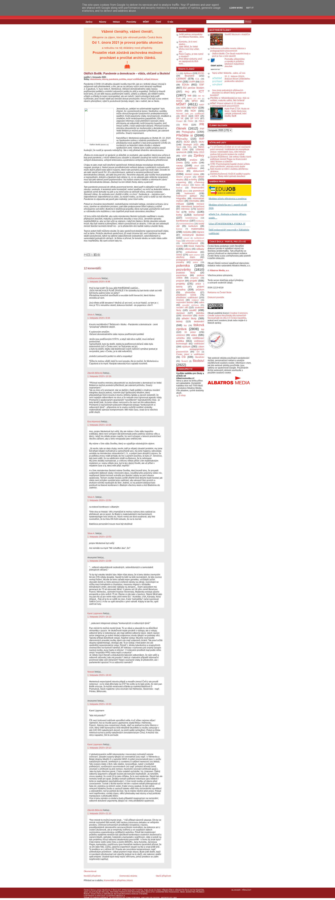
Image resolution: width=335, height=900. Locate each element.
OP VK (179, 118)
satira (201, 302)
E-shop (182, 395)
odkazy (200, 248)
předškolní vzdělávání (187, 297)
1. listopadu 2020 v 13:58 (99, 561)
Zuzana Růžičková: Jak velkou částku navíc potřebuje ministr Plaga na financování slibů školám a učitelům (230, 159)
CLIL (197, 79)
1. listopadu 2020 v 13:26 (99, 425)
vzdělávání (199, 343)
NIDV (194, 107)
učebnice (180, 335)
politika (122, 79)
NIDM (183, 108)
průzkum (200, 289)
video (194, 335)
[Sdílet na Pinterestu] (98, 254)
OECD (184, 116)
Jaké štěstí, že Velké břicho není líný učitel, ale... (189, 49)
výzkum (186, 346)
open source (194, 255)
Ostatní (179, 121)
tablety (179, 321)
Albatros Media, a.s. (219, 270)
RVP (201, 138)
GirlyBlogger (152, 898)
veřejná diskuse (151, 79)
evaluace (185, 185)
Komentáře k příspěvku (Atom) (118, 880)
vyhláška (180, 338)
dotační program (183, 177)
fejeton (197, 185)
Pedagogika (188, 131)
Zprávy (88, 22)
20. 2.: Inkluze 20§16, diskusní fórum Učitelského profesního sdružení (237, 78)
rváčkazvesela (94, 278)
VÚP (184, 156)
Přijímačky (182, 138)
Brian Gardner (100, 898)
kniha (192, 211)
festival (179, 188)
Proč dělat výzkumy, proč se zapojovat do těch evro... (190, 61)
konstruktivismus (186, 224)
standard (180, 313)
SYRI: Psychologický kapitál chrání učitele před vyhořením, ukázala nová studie (230, 165)
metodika (187, 232)
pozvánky (183, 269)
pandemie (113, 79)
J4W (175, 898)
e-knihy (193, 179)
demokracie (95, 79)
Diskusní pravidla (216, 297)
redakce (195, 300)
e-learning (181, 182)
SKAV (201, 142)
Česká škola (90, 890)
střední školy (189, 318)
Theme (87, 898)
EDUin (185, 84)
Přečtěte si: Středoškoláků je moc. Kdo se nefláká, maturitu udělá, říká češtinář (229, 99)
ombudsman (191, 252)
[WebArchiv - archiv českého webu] (216, 348)
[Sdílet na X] (92, 254)
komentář (199, 214)
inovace (200, 204)
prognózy (195, 278)
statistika (200, 313)
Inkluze (116, 22)
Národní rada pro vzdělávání (190, 114)
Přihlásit (246, 890)
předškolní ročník (186, 295)
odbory (187, 249)
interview (185, 209)
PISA (185, 125)
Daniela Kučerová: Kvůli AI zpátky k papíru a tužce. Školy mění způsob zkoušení (230, 175)
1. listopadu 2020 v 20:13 (99, 748)
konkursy (200, 221)
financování (197, 187)
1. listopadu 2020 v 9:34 (98, 318)
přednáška (190, 292)
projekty (180, 283)
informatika (194, 201)
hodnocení (190, 193)
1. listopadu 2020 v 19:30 (99, 704)
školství (198, 361)
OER (197, 116)
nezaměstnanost (190, 243)
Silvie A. (91, 314)
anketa (179, 162)
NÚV (193, 110)
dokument (198, 170)
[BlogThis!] (88, 254)
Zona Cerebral (133, 898)
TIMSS (201, 147)
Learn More (236, 8)
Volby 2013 (198, 152)
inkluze (180, 203)
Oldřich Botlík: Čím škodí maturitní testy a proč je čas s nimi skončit (231, 54)
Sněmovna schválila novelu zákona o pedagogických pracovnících (228, 49)
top (202, 329)
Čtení (158, 22)
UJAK (185, 149)
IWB (189, 96)
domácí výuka (192, 174)
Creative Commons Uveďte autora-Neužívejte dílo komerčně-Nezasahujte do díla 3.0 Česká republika (228, 315)
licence (179, 229)
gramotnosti (198, 191)
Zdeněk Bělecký (95, 373)
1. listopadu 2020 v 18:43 (99, 675)
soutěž (192, 310)
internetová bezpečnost (192, 206)
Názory (102, 22)
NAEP (201, 105)
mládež (186, 238)
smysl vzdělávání (135, 79)
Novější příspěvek (92, 876)
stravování (187, 315)
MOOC (179, 101)
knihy (179, 214)
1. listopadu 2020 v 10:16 (99, 376)
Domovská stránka (128, 876)
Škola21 (184, 361)
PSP (202, 129)
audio (194, 162)
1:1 (177, 73)
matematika (197, 228)
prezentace (181, 275)
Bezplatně (189, 76)
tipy (185, 325)
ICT (201, 91)
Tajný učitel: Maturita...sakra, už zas (228, 73)
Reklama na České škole (219, 292)
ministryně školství (193, 234)
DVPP (192, 82)
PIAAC (190, 121)
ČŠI (184, 357)
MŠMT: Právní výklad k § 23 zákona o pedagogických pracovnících (227, 104)
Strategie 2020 (191, 144)
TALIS (178, 147)
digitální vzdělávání (186, 168)
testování (199, 321)
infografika (181, 198)
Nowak (90, 672)
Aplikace (188, 73)
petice (195, 262)
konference (182, 220)
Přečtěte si (184, 135)
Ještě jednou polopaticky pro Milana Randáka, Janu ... (191, 37)
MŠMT (146, 22)
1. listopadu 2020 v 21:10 (99, 813)
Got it (250, 8)
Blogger (236, 890)
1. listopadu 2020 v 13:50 (99, 500)
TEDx (189, 147)
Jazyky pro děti (194, 99)
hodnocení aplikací (186, 196)
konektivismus (191, 218)
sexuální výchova (190, 305)
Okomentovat (90, 871)
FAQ (187, 92)
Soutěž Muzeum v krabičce (237, 34)
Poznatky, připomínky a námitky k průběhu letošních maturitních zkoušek (235, 63)
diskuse (180, 171)
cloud (196, 166)
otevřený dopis (185, 257)
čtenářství (199, 357)
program (180, 281)
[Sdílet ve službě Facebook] (95, 254)
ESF (201, 84)
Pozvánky (131, 22)
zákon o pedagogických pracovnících (190, 349)
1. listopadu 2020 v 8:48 (98, 281)
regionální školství (184, 302)
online (179, 255)
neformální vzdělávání (194, 241)
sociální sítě (182, 307)
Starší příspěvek (163, 876)
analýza (193, 160)
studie (201, 315)
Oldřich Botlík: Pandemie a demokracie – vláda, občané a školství (127, 73)
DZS (202, 82)
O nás (170, 22)
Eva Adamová (93, 421)
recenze (180, 300)
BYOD (201, 73)
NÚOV (179, 111)
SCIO (187, 141)
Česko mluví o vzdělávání (190, 354)
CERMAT (181, 78)
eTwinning (199, 182)
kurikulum (193, 226)
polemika (183, 265)
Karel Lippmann (95, 613)
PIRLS (201, 121)
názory (105, 79)
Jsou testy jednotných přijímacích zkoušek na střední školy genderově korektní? (228, 92)
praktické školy (185, 273)
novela (179, 246)
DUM (179, 81)
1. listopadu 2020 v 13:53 (99, 537)
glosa (185, 191)
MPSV (195, 101)
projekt (193, 280)
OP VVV (194, 118)
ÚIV (198, 352)
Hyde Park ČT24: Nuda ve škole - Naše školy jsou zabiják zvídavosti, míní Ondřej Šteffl (237, 112)
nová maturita (196, 245)
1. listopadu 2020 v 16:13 (99, 617)
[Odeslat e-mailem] (85, 254)
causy (179, 165)
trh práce (190, 332)
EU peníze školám (193, 87)
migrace (200, 232)
